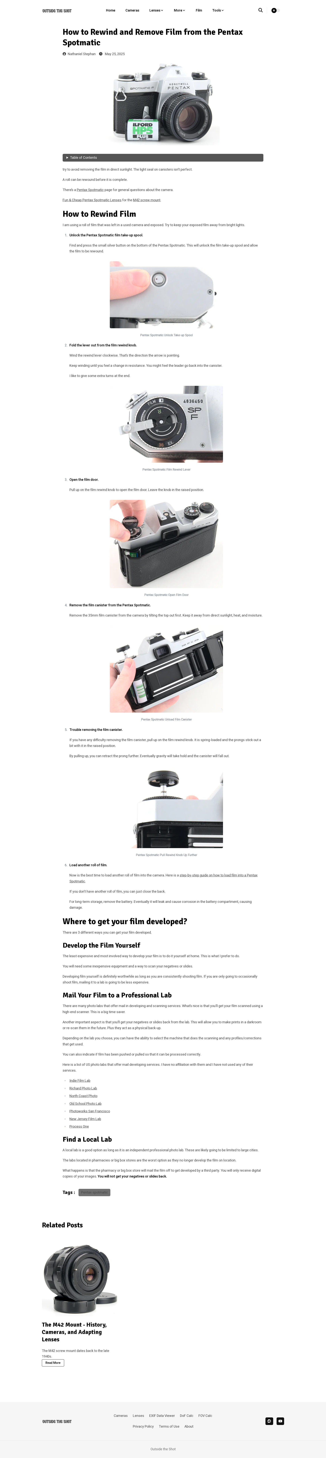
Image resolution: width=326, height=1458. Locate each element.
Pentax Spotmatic (90, 190)
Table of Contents (83, 157)
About (189, 1426)
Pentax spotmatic (94, 1192)
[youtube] (280, 1421)
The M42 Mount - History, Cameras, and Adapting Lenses (74, 1332)
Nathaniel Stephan (82, 54)
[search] (262, 10)
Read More (53, 1363)
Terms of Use (169, 1426)
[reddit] (269, 1421)
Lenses (138, 1415)
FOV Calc (205, 1415)
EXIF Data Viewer (162, 1415)
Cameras (132, 10)
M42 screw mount (146, 200)
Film (199, 10)
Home (110, 10)
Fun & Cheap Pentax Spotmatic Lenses (92, 200)
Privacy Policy (143, 1426)
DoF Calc (186, 1415)
